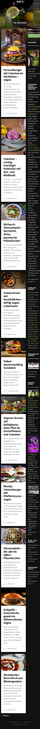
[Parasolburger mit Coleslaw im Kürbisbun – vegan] (13, 47)
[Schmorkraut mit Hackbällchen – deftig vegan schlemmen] (13, 280)
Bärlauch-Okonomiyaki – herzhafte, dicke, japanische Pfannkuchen (13, 233)
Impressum (27, 722)
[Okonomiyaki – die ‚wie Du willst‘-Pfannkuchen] (13, 536)
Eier (29, 155)
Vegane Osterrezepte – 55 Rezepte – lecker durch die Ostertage (33, 403)
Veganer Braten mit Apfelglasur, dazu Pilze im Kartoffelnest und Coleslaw (13, 426)
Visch (30, 148)
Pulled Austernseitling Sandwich (13, 365)
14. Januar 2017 (10, 710)
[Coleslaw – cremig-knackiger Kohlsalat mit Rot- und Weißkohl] (13, 137)
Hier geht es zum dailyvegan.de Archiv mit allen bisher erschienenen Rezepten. (33, 554)
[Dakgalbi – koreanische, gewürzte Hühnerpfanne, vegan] (13, 597)
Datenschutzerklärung (20, 724)
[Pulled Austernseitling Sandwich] (13, 348)
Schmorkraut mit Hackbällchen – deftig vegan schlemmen (13, 299)
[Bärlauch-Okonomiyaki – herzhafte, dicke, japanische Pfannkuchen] (13, 212)
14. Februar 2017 (11, 648)
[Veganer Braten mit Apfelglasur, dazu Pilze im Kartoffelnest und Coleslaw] (13, 405)
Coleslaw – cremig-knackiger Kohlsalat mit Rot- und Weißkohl (12, 167)
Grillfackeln (32, 114)
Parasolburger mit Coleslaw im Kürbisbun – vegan (13, 75)
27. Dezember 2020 (12, 391)
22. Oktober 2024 (11, 113)
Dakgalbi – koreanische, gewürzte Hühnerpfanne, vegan (13, 616)
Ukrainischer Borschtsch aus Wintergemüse (13, 678)
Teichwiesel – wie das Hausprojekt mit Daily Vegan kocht (33, 500)
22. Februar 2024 (11, 266)
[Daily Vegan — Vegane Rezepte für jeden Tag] (20, 12)
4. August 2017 (10, 522)
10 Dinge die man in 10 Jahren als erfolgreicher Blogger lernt (33, 459)
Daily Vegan (17, 722)
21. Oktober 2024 (11, 198)
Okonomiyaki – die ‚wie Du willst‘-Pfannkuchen (13, 553)
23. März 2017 (10, 584)
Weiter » (7, 716)
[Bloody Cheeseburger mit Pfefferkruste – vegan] (13, 474)
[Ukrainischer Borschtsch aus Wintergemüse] (13, 662)
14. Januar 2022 (10, 334)
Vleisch (33, 145)
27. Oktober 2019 (11, 460)
